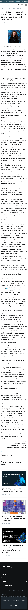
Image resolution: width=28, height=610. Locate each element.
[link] (5, 5)
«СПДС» (8, 171)
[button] (18, 5)
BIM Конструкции (11, 289)
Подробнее (16, 602)
